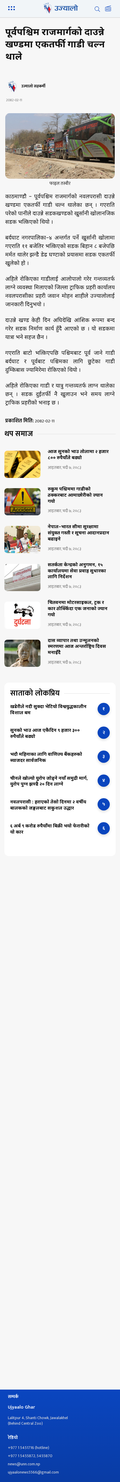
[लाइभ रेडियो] (108, 9)
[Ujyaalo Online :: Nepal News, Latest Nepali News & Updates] (60, 7)
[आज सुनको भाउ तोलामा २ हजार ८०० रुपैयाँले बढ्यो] (22, 464)
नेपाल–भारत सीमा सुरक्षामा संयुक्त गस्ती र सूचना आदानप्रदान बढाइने (78, 533)
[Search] (97, 9)
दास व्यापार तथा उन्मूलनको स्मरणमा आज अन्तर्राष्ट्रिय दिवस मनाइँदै (77, 647)
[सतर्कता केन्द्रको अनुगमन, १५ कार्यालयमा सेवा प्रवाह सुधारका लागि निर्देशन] (22, 577)
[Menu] (12, 7)
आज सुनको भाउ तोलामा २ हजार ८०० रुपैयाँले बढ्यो (78, 455)
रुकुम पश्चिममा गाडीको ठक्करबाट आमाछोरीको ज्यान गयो (75, 496)
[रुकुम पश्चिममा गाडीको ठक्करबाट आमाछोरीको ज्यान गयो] (22, 501)
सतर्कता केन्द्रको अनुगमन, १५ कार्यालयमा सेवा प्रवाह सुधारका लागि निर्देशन (77, 571)
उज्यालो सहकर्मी (33, 86)
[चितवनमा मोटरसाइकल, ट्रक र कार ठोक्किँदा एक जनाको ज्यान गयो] (22, 615)
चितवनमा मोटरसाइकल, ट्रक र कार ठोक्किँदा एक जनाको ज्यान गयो (77, 609)
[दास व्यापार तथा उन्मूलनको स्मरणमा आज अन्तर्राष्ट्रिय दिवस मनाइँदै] (22, 653)
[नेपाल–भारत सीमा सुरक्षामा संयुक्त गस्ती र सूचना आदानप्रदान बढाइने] (22, 539)
